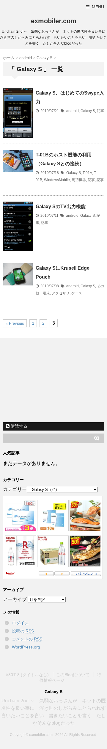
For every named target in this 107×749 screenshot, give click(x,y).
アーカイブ (15, 599)
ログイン (20, 623)
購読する (18, 426)
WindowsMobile (57, 180)
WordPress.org (26, 647)
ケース (76, 293)
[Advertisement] (53, 381)
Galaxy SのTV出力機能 (61, 206)
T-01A (87, 173)
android (72, 111)
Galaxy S (88, 111)
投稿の (23, 631)
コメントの (27, 639)
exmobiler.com (53, 21)
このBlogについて (72, 674)
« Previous (15, 323)
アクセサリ (61, 293)
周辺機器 (79, 180)
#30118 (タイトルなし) (27, 674)
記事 (100, 111)
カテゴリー (15, 489)
